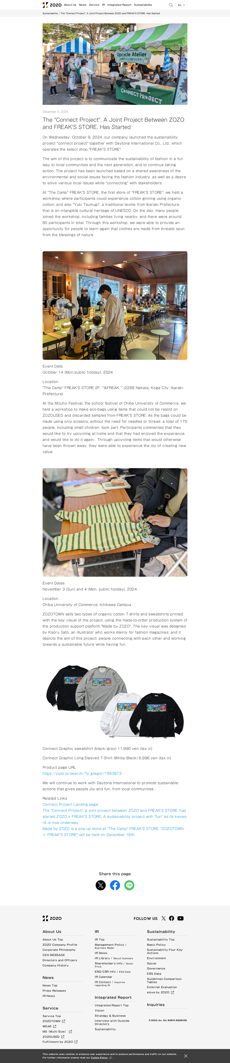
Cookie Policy (99, 1058)
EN (179, 5)
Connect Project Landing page (70, 804)
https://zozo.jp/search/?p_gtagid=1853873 (82, 773)
